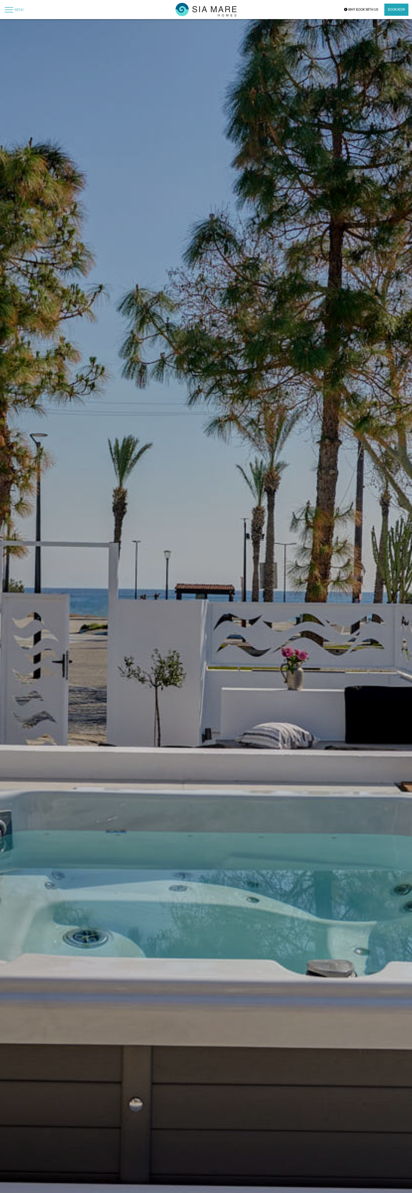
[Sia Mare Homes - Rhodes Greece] (206, 9)
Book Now (396, 9)
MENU (19, 10)
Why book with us (362, 9)
